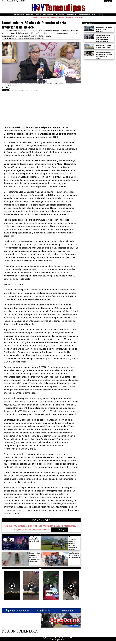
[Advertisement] (41, 108)
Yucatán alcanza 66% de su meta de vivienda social (74, 555)
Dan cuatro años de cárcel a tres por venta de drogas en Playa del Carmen (34, 557)
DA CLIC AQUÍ (59, 530)
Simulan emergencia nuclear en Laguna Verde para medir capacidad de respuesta (72, 543)
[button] (12, 585)
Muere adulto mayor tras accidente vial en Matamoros (104, 29)
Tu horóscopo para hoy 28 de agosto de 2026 (34, 539)
